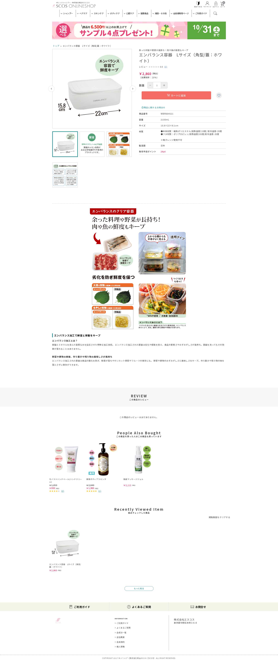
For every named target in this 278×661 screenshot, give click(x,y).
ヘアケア (83, 13)
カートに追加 (178, 95)
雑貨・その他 (161, 13)
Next (133, 89)
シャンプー (68, 13)
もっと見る (139, 588)
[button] (219, 439)
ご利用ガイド (201, 13)
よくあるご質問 (141, 607)
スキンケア (99, 13)
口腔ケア (130, 13)
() (165, 66)
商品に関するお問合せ (154, 107)
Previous (51, 89)
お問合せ (200, 607)
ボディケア (115, 13)
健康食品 (144, 13)
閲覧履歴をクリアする (219, 517)
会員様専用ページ (181, 13)
